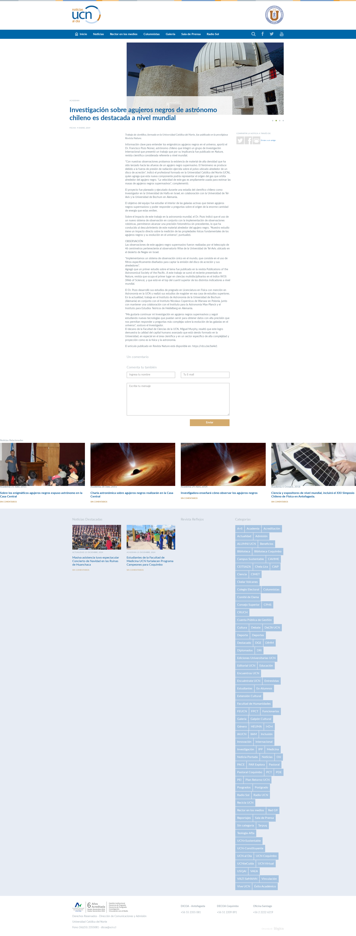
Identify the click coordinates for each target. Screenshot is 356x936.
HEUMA (256, 726)
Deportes (258, 635)
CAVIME (273, 559)
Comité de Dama (248, 597)
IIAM (253, 734)
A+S (240, 528)
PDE (279, 772)
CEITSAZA (244, 566)
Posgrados (244, 787)
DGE (258, 642)
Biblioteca (243, 551)
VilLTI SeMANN (247, 878)
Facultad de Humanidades (254, 703)
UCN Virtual (266, 863)
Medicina (273, 749)
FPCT (254, 711)
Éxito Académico (265, 886)
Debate (256, 627)
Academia (253, 528)
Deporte (242, 635)
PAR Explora (257, 764)
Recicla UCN (245, 802)
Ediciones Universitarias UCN (256, 658)
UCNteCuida (245, 863)
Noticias (98, 34)
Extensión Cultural (249, 696)
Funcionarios (270, 711)
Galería (170, 34)
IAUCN (241, 734)
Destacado (244, 642)
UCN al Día (244, 855)
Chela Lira (261, 566)
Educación (266, 665)
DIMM (269, 642)
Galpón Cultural (260, 718)
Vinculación (269, 878)
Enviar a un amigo (268, 140)
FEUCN (242, 711)
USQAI (241, 871)
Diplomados (245, 650)
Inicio (83, 34)
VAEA (254, 871)
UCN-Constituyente (250, 848)
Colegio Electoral (248, 589)
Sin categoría (245, 825)
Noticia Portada (247, 757)
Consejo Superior (248, 604)
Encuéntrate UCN (248, 680)
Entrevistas (271, 680)
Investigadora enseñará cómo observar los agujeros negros (219, 492)
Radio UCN (260, 795)
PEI (239, 779)
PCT (269, 772)
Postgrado (261, 787)
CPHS (267, 604)
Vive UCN (243, 886)
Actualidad (244, 536)
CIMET (255, 574)
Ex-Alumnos (264, 688)
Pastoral (274, 764)
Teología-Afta (245, 833)
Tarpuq (262, 825)
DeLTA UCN (272, 627)
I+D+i (269, 726)
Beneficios (266, 543)
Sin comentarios (8, 502)
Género (242, 726)
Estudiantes (244, 688)
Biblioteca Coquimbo (267, 551)
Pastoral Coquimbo (249, 772)
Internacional (264, 741)
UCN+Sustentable (249, 840)
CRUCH (242, 612)
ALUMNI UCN (246, 543)
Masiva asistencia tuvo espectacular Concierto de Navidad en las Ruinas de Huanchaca (95, 561)
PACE (241, 764)
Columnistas (152, 34)
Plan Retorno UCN (257, 779)
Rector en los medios (123, 34)
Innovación (244, 741)
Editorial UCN (246, 665)
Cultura (242, 627)
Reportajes (244, 817)
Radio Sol (213, 34)
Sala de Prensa (191, 34)
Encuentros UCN (248, 673)
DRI (259, 650)
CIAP (275, 566)
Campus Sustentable (250, 559)
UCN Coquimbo (266, 855)
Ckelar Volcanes (247, 581)
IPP (260, 749)
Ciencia (242, 574)
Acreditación (271, 528)
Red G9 (273, 810)
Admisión (261, 536)
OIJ (279, 757)
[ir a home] (86, 14)
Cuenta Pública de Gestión (254, 619)
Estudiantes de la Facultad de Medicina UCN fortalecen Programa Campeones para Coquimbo (150, 561)
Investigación (245, 749)
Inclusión (267, 734)
